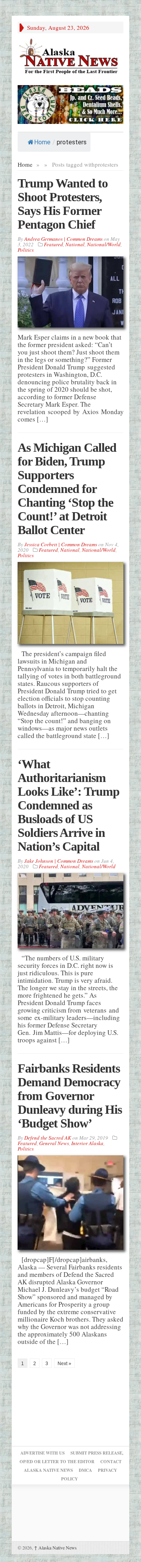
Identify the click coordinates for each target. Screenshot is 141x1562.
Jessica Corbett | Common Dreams (60, 544)
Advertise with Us (42, 1453)
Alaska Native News (55, 1547)
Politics (26, 249)
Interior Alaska (87, 1143)
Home (42, 142)
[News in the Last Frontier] (70, 57)
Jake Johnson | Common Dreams (58, 860)
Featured (53, 244)
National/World (104, 244)
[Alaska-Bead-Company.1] (70, 103)
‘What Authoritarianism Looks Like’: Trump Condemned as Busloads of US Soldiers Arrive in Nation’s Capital (68, 805)
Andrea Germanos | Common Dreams (63, 238)
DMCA (85, 1470)
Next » (64, 1363)
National (75, 244)
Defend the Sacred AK (47, 1137)
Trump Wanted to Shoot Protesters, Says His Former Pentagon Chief (63, 203)
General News (54, 1143)
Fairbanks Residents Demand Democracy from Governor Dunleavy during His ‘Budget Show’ (70, 1095)
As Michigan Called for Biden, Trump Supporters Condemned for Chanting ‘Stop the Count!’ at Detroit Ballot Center (67, 488)
